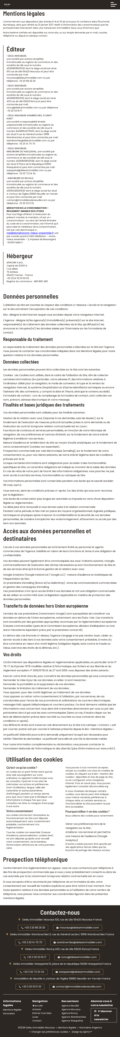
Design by (81, 1031)
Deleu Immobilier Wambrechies (29, 934)
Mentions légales (67, 1027)
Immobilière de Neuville (28, 978)
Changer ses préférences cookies (49, 1031)
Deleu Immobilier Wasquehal (30, 964)
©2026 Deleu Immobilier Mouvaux (36, 1027)
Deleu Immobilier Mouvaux (38, 919)
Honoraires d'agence (90, 1027)
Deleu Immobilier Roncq (39, 949)
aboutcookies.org (98, 786)
